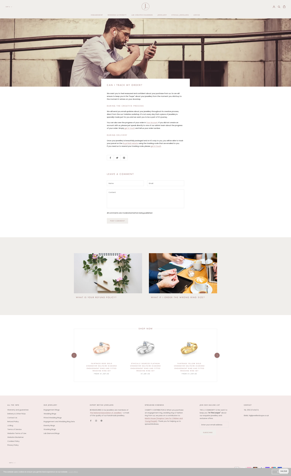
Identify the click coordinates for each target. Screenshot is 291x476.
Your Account (152, 122)
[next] (217, 355)
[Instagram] (96, 420)
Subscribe (208, 432)
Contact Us (12, 417)
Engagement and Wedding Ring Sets (59, 421)
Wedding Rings (50, 413)
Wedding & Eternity (117, 15)
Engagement (97, 15)
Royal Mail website (130, 143)
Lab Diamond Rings (52, 433)
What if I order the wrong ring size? (178, 297)
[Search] (279, 6)
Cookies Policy (13, 441)
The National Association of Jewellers (106, 413)
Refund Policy (13, 421)
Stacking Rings (50, 429)
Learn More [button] (73, 472)
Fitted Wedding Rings (53, 417)
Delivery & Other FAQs (16, 413)
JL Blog (10, 425)
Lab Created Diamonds (142, 15)
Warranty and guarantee (18, 410)
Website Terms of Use (16, 433)
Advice (197, 15)
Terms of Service (14, 429)
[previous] (74, 355)
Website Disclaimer (15, 437)
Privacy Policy (13, 445)
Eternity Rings (49, 425)
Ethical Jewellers (180, 15)
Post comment (117, 221)
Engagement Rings (52, 410)
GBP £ (8, 7)
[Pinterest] (101, 420)
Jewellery (162, 15)
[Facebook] (91, 420)
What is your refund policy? (96, 297)
